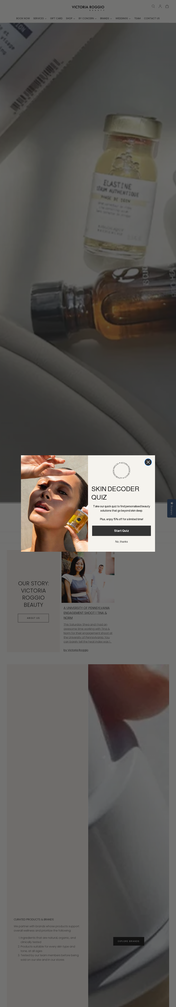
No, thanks (121, 541)
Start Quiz (121, 530)
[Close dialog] (148, 462)
